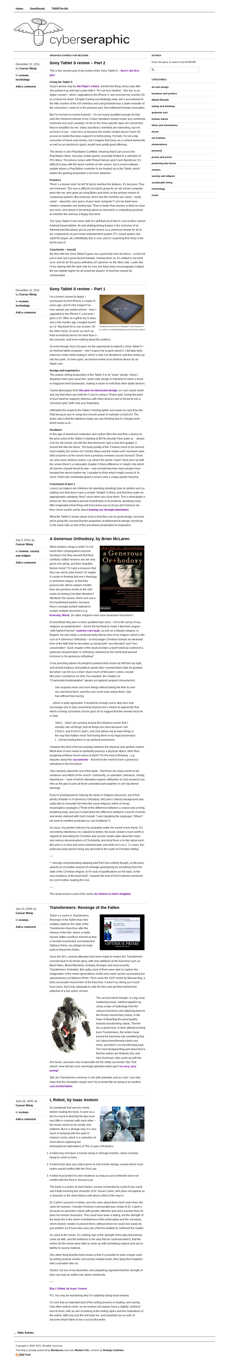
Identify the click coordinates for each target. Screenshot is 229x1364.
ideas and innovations (165, 125)
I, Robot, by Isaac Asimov (74, 1100)
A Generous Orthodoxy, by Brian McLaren (89, 539)
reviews (24, 75)
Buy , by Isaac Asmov (68, 1288)
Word (65, 615)
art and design (160, 87)
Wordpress (57, 1350)
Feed (25, 1354)
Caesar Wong (27, 68)
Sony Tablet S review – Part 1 (77, 289)
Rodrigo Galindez (113, 1350)
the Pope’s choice (88, 86)
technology (23, 79)
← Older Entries (24, 1332)
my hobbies (158, 138)
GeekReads (37, 8)
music (155, 131)
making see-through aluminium (108, 509)
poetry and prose (162, 157)
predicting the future (164, 163)
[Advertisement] (96, 1339)
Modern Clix (82, 1350)
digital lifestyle (160, 99)
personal (157, 150)
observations (159, 144)
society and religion (163, 176)
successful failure (61, 1086)
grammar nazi (160, 112)
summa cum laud (88, 630)
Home (19, 8)
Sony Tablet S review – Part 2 (77, 63)
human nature (160, 119)
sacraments (80, 759)
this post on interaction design (98, 390)
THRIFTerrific (60, 8)
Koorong (55, 615)
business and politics (164, 93)
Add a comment (26, 86)
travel (155, 195)
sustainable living (162, 182)
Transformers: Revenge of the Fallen (84, 907)
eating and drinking (163, 106)
